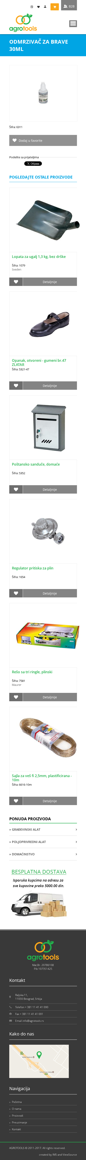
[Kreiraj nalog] (33, 6)
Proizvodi (16, 1115)
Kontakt (15, 1129)
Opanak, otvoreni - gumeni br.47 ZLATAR (39, 362)
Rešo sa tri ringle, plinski (32, 672)
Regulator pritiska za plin (32, 568)
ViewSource (70, 1154)
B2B (72, 6)
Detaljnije (50, 282)
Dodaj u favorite (30, 140)
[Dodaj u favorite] (16, 282)
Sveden (16, 269)
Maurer (16, 685)
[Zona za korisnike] (46, 6)
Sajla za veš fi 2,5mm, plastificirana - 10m (42, 777)
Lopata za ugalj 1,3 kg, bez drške (39, 256)
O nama (15, 1109)
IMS (54, 1154)
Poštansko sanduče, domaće (36, 464)
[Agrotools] (23, 31)
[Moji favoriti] (39, 6)
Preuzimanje (18, 1122)
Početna (15, 1102)
